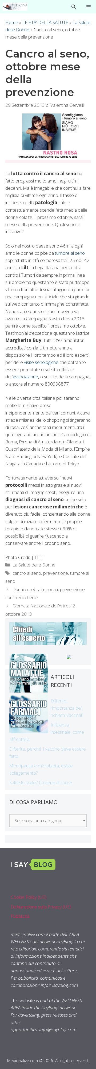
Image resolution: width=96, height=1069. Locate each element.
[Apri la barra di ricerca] (73, 6)
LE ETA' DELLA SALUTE (45, 22)
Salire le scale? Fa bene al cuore (40, 782)
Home (11, 22)
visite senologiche (41, 362)
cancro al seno (27, 573)
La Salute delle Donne (34, 565)
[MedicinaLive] (15, 6)
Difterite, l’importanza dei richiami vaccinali (67, 708)
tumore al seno (69, 253)
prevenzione (55, 573)
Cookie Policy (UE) (28, 897)
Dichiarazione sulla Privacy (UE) (41, 907)
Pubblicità (20, 916)
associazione (25, 377)
